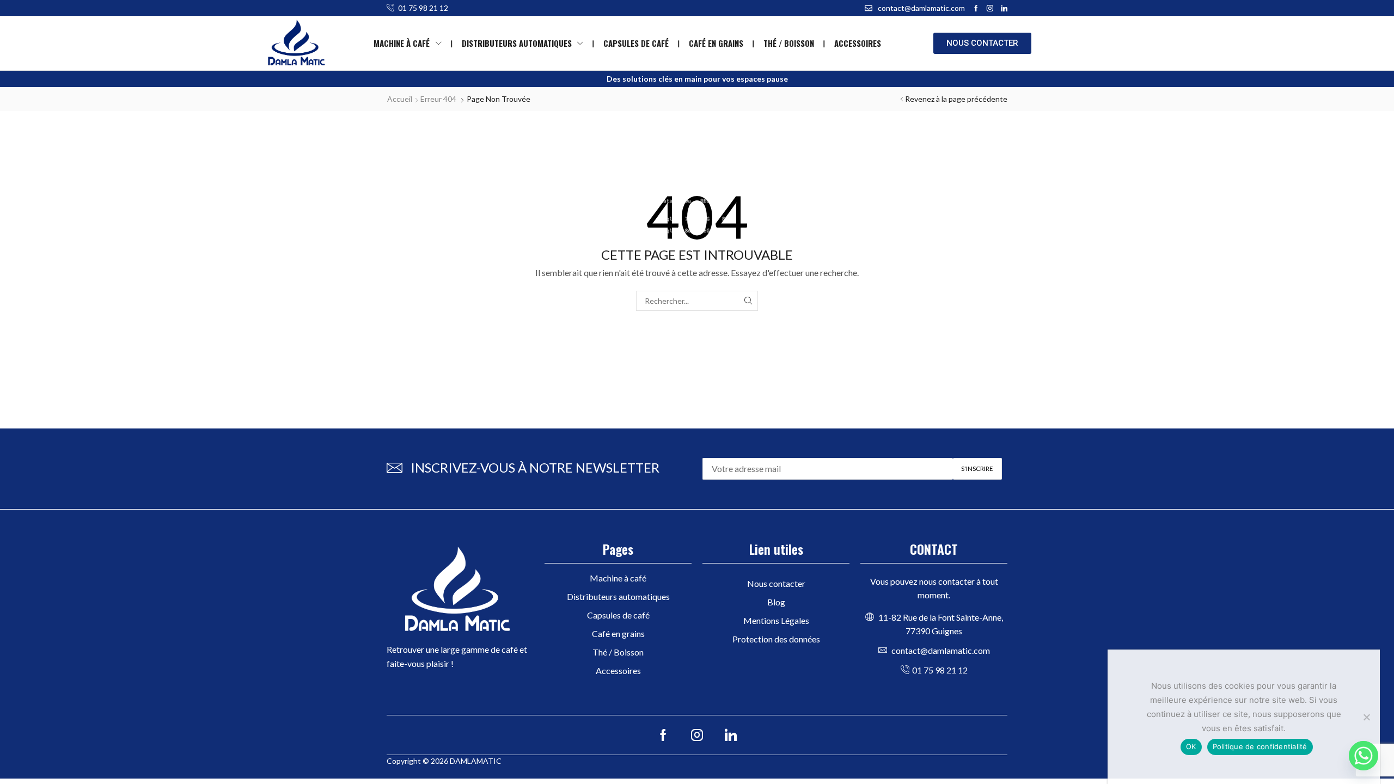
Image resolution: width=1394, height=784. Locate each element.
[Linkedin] (1004, 8)
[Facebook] (976, 8)
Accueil (399, 98)
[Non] (1366, 717)
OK (1191, 746)
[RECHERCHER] (748, 301)
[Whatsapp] (1363, 755)
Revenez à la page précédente (956, 98)
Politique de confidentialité (1260, 746)
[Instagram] (990, 8)
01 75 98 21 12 (423, 8)
